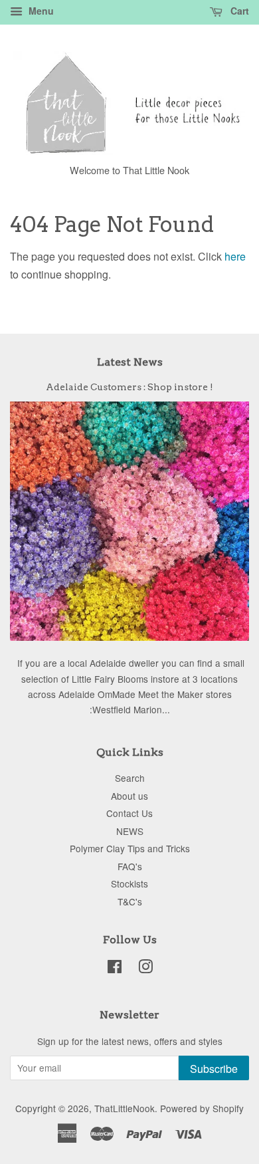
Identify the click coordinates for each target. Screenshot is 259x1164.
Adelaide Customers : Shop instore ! (129, 387)
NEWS (129, 831)
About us (129, 795)
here (235, 256)
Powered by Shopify (202, 1108)
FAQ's (130, 866)
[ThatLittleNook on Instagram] (145, 968)
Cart (238, 10)
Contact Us (129, 813)
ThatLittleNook (124, 1108)
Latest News (130, 362)
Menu (40, 10)
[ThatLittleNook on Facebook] (114, 968)
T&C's (130, 901)
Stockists (129, 883)
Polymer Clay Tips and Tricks (130, 848)
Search (130, 777)
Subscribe (214, 1068)
